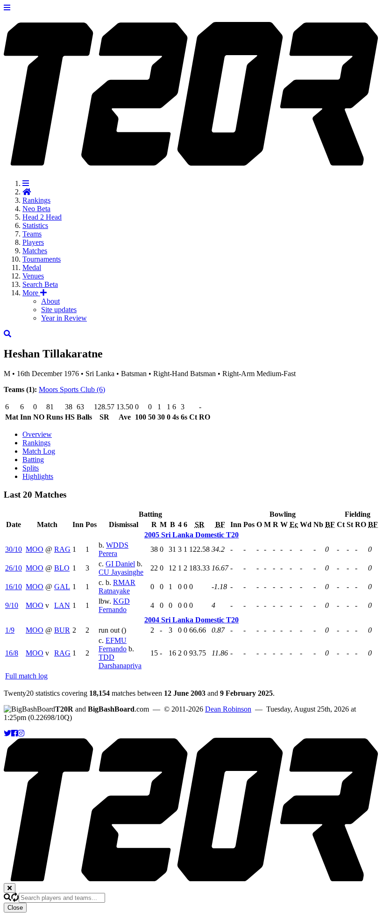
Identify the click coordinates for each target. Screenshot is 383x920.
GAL (62, 587)
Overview (37, 434)
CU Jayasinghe (121, 572)
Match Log (38, 451)
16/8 (11, 653)
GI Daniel (120, 564)
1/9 (9, 630)
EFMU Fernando (113, 644)
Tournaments (41, 259)
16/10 (13, 587)
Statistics (35, 225)
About (50, 301)
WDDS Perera (113, 549)
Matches (34, 251)
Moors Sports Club (72, 389)
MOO (34, 549)
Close (15, 907)
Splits (30, 468)
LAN (62, 605)
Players (33, 242)
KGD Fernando (114, 605)
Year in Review (64, 318)
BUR (62, 630)
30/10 (13, 549)
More (31, 293)
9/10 (11, 605)
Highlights (37, 476)
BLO (62, 568)
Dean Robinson (228, 709)
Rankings (36, 200)
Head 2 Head (42, 217)
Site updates (59, 310)
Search (40, 284)
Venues (33, 276)
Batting (33, 460)
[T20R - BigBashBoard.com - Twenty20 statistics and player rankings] (191, 160)
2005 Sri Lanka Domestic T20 (191, 535)
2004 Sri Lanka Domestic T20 (191, 620)
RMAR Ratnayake (117, 586)
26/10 (13, 568)
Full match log (26, 676)
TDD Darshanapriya (120, 661)
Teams (32, 234)
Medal (31, 267)
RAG (62, 549)
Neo (36, 209)
